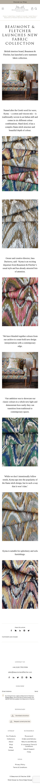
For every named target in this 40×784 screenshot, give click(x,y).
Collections (11, 739)
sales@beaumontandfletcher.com (20, 672)
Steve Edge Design (25, 780)
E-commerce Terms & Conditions (29, 745)
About (11, 742)
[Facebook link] (11, 630)
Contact (11, 750)
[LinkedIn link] (20, 630)
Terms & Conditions (20, 767)
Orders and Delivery (29, 739)
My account (29, 736)
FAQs (29, 752)
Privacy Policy (9, 697)
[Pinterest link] (26, 677)
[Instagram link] (22, 677)
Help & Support (28, 749)
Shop (11, 744)
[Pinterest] (24, 630)
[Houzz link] (15, 630)
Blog (11, 747)
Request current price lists (22, 721)
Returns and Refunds (29, 742)
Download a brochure (22, 715)
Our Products (11, 736)
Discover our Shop (20, 2)
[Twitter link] (28, 630)
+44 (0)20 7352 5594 (20, 667)
